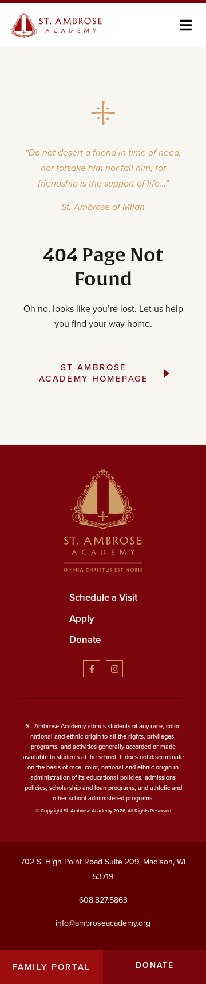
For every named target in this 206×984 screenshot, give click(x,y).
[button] (186, 25)
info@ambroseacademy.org (103, 923)
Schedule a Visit (103, 597)
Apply (81, 618)
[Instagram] (114, 668)
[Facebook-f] (91, 668)
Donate (85, 639)
